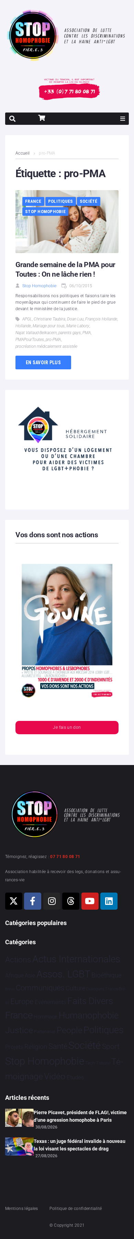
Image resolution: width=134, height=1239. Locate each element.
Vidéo (54, 1076)
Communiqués (40, 988)
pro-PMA (53, 339)
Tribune (103, 1063)
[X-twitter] (13, 901)
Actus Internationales (76, 959)
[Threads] (70, 901)
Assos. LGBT (63, 974)
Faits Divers (90, 1001)
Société (89, 201)
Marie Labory (77, 326)
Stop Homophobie (45, 211)
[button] (122, 119)
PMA (86, 332)
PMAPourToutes (29, 339)
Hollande (23, 326)
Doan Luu (75, 319)
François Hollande (101, 319)
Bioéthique (106, 975)
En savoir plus (43, 362)
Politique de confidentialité (75, 1208)
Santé (57, 1046)
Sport (111, 1046)
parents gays (69, 332)
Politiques (60, 201)
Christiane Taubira (49, 319)
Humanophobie (89, 1015)
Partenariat (44, 1031)
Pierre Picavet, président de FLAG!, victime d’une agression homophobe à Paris (80, 1116)
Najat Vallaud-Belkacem (36, 332)
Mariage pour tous (49, 326)
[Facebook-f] (32, 901)
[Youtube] (90, 901)
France (33, 201)
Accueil (22, 153)
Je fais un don (67, 727)
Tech (90, 1063)
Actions (18, 959)
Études (75, 1077)
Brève (10, 989)
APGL (27, 319)
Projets (14, 1047)
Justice (19, 1030)
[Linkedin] (109, 901)
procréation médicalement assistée (46, 346)
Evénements (50, 1002)
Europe (21, 1001)
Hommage (45, 1017)
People (69, 1030)
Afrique (14, 975)
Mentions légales (21, 1208)
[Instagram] (51, 901)
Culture (75, 988)
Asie (30, 975)
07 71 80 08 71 (65, 856)
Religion (35, 1047)
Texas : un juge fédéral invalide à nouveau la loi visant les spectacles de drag (79, 1144)
